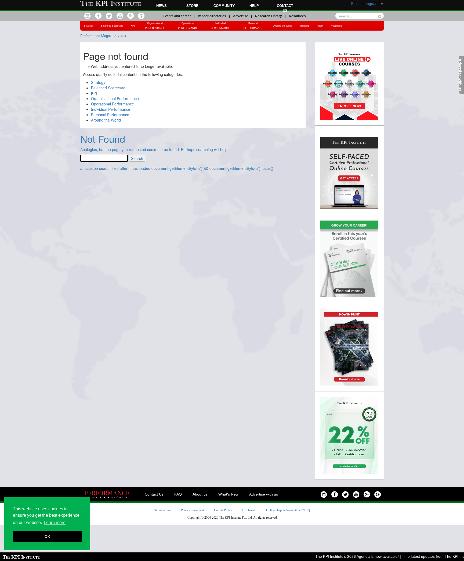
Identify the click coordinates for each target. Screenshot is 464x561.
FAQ (178, 494)
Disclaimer (249, 510)
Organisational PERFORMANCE (155, 26)
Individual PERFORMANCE (220, 26)
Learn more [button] (55, 522)
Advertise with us (263, 494)
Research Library (268, 16)
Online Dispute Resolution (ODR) (288, 510)
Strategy (88, 25)
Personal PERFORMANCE (253, 26)
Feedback (336, 25)
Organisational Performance (115, 98)
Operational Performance (112, 104)
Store (192, 6)
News (161, 6)
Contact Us (154, 494)
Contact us (285, 8)
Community (224, 6)
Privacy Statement (192, 510)
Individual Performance (110, 109)
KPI (133, 25)
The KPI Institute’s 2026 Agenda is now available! (350, 556)
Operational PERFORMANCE (188, 26)
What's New (228, 494)
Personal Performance (110, 114)
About (320, 25)
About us (200, 494)
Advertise (240, 16)
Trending (304, 25)
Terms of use (162, 510)
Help (254, 6)
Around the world (282, 25)
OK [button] (47, 536)
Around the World (106, 120)
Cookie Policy (223, 510)
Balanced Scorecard (112, 25)
